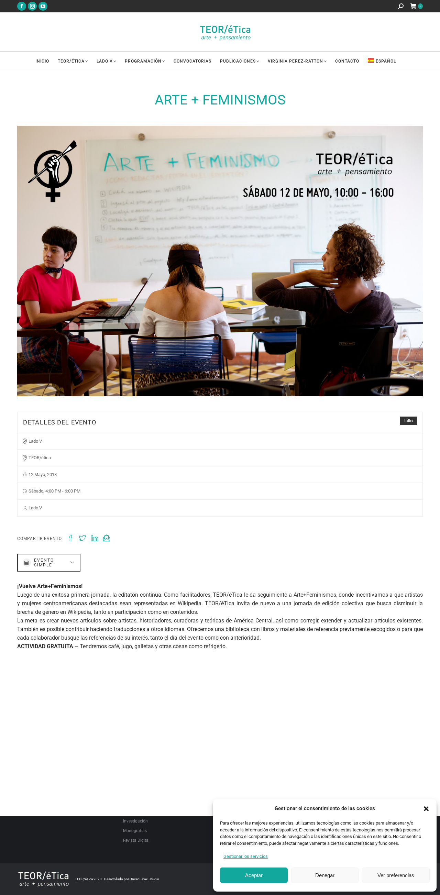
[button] (426, 808)
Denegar (324, 875)
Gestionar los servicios (245, 856)
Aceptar (254, 875)
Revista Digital (136, 840)
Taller (409, 420)
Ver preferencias (395, 875)
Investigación (135, 821)
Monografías (135, 830)
